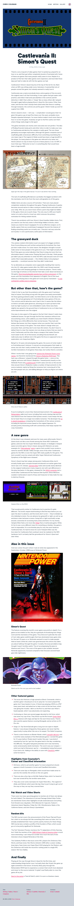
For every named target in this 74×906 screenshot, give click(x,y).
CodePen (35, 892)
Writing (56, 4)
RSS (28, 894)
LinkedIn (57, 892)
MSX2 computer (51, 470)
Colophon (6, 894)
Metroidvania (25, 448)
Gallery (62, 4)
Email (51, 892)
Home (50, 4)
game (33, 448)
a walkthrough (30, 363)
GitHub (29, 892)
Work (15, 892)
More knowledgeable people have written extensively (37, 274)
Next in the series (17, 876)
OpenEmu (51, 750)
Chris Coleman (9, 4)
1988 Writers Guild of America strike (44, 832)
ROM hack (46, 356)
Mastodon (42, 892)
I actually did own (53, 734)
